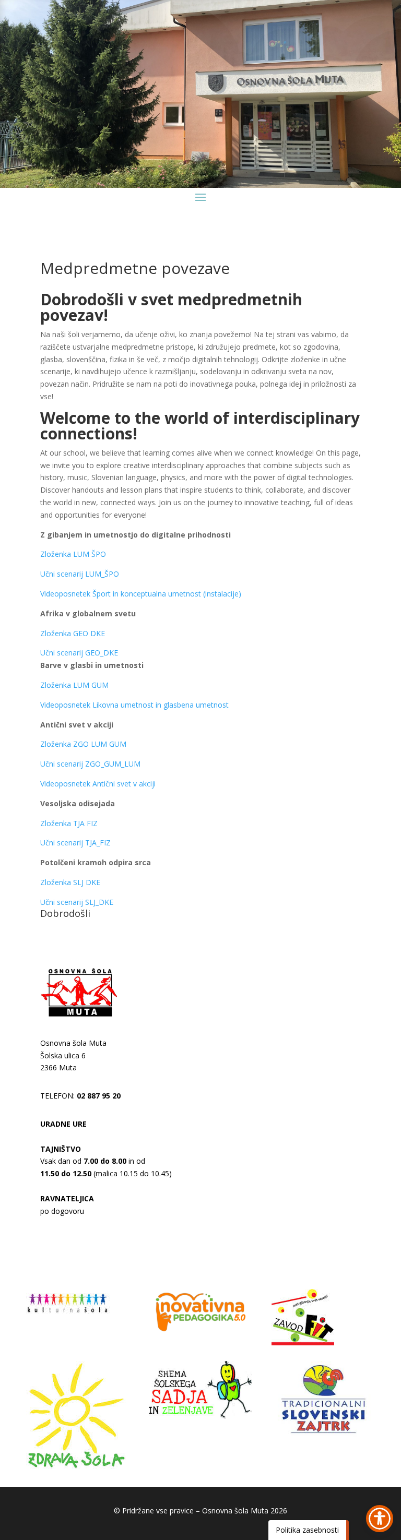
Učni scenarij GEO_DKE (79, 653)
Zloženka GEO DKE (72, 633)
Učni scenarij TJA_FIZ (75, 842)
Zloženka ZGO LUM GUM (83, 744)
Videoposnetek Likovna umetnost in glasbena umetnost (134, 705)
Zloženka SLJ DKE (70, 882)
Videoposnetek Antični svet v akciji (98, 784)
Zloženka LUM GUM (74, 685)
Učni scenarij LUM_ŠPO (79, 574)
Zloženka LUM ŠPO (73, 554)
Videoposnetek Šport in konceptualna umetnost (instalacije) (140, 594)
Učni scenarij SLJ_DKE (76, 902)
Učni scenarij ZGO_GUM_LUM (90, 764)
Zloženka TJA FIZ (69, 823)
